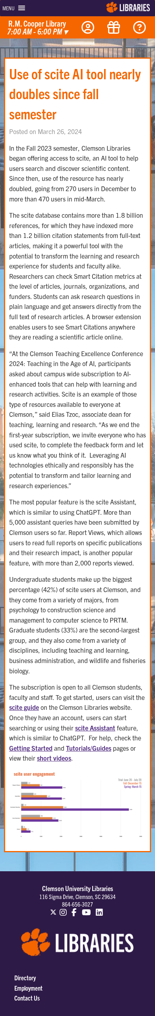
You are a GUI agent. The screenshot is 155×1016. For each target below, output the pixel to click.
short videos (54, 758)
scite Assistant (95, 728)
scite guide (24, 707)
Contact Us (27, 998)
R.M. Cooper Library (37, 27)
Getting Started (30, 748)
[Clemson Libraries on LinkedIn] (99, 908)
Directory (25, 977)
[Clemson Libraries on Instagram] (63, 908)
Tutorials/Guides (88, 748)
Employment (28, 988)
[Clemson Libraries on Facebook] (74, 908)
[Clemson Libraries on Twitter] (53, 908)
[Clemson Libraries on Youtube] (86, 908)
